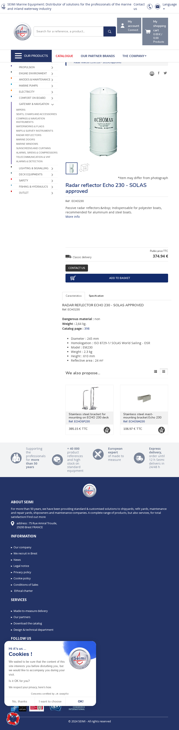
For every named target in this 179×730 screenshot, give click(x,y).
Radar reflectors (28, 135)
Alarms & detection (29, 161)
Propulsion (27, 67)
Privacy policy (22, 572)
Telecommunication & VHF (33, 157)
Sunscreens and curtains (33, 148)
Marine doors (25, 139)
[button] (13, 719)
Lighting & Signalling (33, 168)
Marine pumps (28, 85)
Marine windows (27, 144)
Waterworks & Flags (30, 126)
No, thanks (19, 701)
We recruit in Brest (25, 553)
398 (87, 328)
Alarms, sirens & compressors (36, 152)
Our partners (22, 617)
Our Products (36, 56)
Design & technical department (33, 630)
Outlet (24, 193)
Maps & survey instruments (34, 130)
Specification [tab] (96, 296)
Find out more (36, 517)
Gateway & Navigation (34, 104)
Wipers (20, 109)
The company (133, 56)
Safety (23, 180)
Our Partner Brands (98, 56)
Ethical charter (23, 591)
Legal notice (21, 566)
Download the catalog (28, 623)
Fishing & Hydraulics (33, 186)
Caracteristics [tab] (73, 296)
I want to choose (50, 701)
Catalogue (64, 56)
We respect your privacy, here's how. (30, 687)
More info (72, 216)
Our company (22, 547)
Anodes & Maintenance (34, 79)
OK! (81, 701)
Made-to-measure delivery (31, 611)
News (17, 560)
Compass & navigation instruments (30, 120)
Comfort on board (32, 98)
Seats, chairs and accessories (36, 114)
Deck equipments (30, 174)
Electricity (26, 92)
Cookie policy (22, 578)
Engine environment (33, 73)
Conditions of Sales (26, 585)
